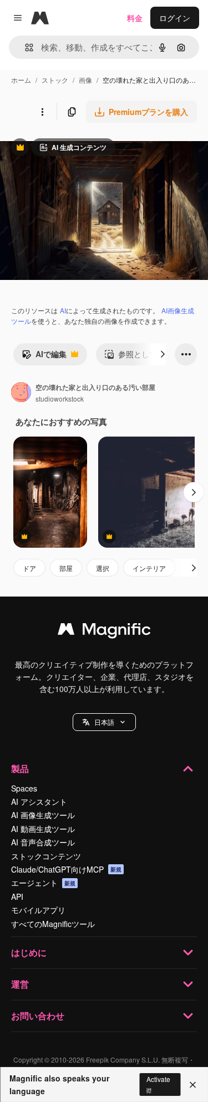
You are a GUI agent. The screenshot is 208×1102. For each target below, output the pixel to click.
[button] (104, 722)
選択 (102, 568)
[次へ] (163, 354)
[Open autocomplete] (24, 47)
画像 (85, 79)
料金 (135, 17)
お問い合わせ (37, 1015)
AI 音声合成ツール (43, 842)
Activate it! (158, 1084)
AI (63, 310)
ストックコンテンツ (46, 855)
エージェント (43, 882)
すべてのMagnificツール (53, 923)
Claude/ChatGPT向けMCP (66, 869)
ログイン (174, 17)
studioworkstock (59, 398)
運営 (20, 984)
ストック (55, 79)
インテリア (149, 568)
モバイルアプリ (38, 909)
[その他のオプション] (42, 112)
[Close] (193, 1084)
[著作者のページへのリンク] (21, 393)
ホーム (21, 79)
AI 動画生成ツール (43, 828)
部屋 (66, 568)
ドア (29, 568)
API (17, 896)
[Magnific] (104, 631)
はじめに (29, 952)
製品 (20, 768)
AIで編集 (44, 356)
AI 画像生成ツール (43, 814)
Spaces (24, 788)
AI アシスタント (39, 801)
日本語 (104, 722)
